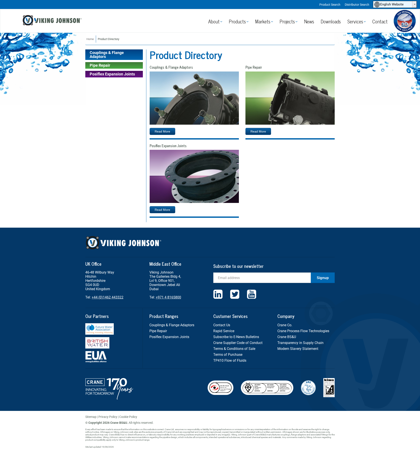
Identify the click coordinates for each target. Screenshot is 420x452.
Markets (262, 21)
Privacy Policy (107, 417)
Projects (287, 21)
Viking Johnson (53, 21)
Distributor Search (357, 4)
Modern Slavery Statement (297, 349)
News (309, 21)
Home (90, 39)
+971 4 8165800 (168, 297)
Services (355, 21)
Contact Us (221, 325)
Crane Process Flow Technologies (303, 331)
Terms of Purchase (227, 355)
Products (237, 21)
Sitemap (90, 417)
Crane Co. (284, 325)
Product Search (329, 4)
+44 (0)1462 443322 (107, 297)
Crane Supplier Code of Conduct (237, 343)
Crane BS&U (286, 337)
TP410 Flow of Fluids (229, 360)
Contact (380, 21)
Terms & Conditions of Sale (234, 349)
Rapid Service (223, 331)
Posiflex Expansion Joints (112, 74)
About (214, 21)
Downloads (331, 21)
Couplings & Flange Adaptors (107, 54)
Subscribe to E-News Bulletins (236, 337)
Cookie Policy (128, 417)
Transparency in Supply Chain (300, 343)
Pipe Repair (100, 65)
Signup (323, 278)
